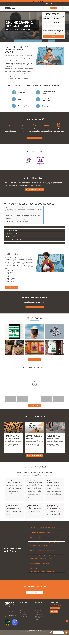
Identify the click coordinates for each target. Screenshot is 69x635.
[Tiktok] (60, 605)
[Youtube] (56, 605)
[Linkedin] (58, 605)
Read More (7, 449)
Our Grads (45, 41)
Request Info (52, 41)
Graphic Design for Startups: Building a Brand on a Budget (53, 436)
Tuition (25, 41)
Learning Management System (60, 3)
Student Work (38, 41)
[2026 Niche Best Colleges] (7, 622)
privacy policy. (58, 33)
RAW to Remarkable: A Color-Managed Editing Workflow (34, 436)
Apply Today (41, 1)
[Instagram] (55, 605)
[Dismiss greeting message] (63, 631)
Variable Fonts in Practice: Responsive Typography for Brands (13, 436)
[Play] (34, 383)
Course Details (31, 41)
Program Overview (18, 41)
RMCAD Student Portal (49, 3)
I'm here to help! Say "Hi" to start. (58, 632)
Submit (53, 36)
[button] (63, 8)
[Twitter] (53, 605)
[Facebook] (51, 605)
